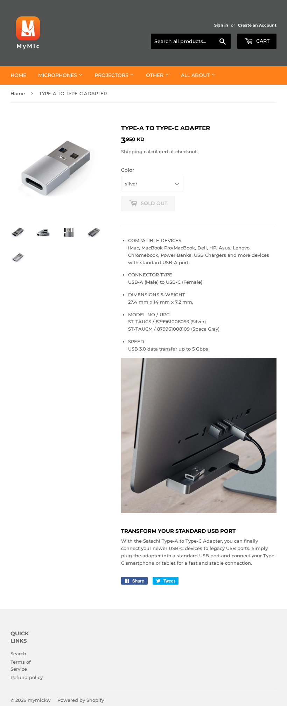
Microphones (58, 75)
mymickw (39, 700)
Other (155, 75)
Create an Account (257, 25)
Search (18, 653)
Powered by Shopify (80, 700)
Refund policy (26, 677)
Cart (262, 41)
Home (18, 75)
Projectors (112, 75)
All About (196, 75)
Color (127, 170)
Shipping (131, 151)
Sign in (221, 25)
